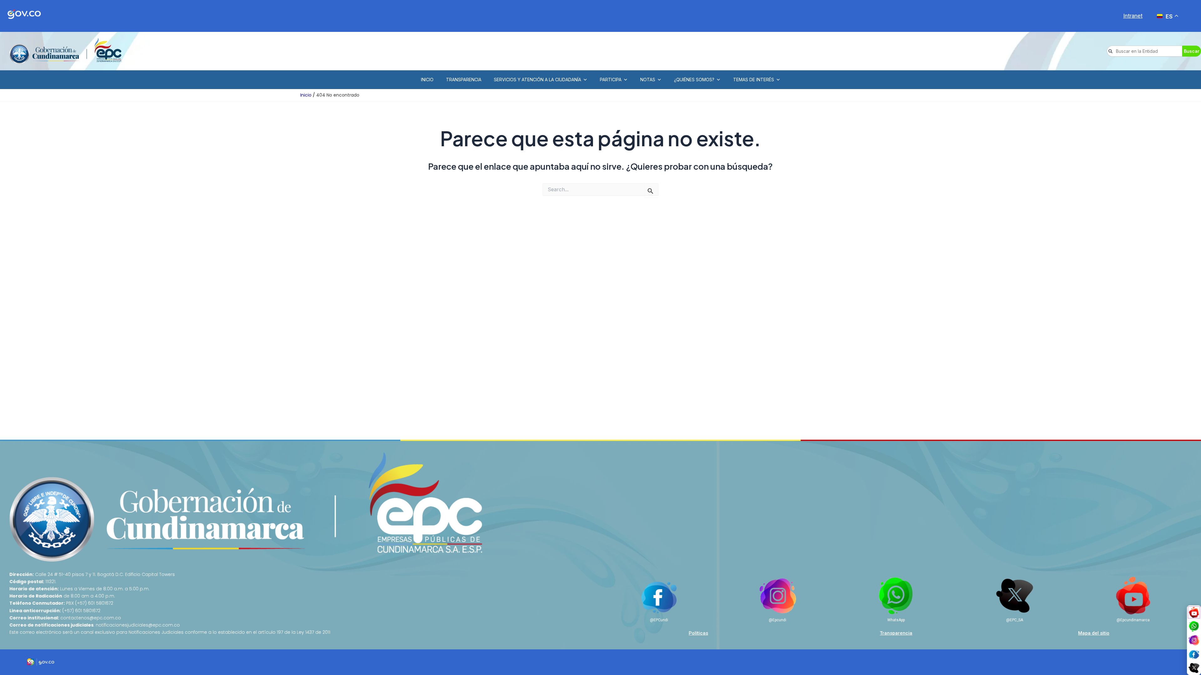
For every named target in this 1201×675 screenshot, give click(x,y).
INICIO (427, 79)
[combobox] (1144, 51)
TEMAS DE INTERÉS (753, 79)
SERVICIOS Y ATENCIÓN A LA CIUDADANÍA (537, 79)
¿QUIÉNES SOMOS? (694, 79)
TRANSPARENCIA (463, 79)
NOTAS (647, 79)
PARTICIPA (610, 79)
